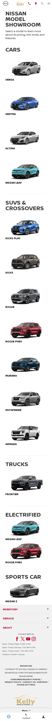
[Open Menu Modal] (48, 3)
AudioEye (42, 682)
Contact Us (29, 682)
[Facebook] (17, 639)
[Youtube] (28, 639)
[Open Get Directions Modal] (35, 3)
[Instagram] (34, 639)
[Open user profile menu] (43, 717)
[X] (23, 639)
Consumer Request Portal (25, 679)
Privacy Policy (13, 682)
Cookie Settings (26, 684)
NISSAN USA (26, 665)
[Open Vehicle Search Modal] (42, 3)
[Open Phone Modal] (29, 3)
